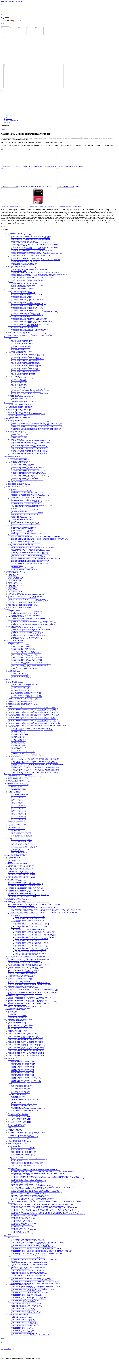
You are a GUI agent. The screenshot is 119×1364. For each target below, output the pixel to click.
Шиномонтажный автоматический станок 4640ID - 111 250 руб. (30, 1244)
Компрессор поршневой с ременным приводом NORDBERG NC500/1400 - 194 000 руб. (34, 723)
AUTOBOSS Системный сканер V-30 (22, 568)
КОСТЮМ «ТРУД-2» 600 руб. (20, 1228)
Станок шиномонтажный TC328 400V (22, 1308)
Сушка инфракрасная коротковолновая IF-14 (21, 701)
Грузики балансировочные (12, 456)
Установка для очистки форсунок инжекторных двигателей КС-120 (31, 563)
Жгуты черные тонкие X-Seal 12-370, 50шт (69, 206)
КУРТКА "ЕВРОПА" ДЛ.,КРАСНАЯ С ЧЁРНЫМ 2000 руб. (29, 1193)
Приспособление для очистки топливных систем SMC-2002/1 (29, 552)
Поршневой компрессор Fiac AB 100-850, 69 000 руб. (27, 755)
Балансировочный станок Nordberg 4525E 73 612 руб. (27, 310)
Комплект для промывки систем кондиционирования (23, 987)
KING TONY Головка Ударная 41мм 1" (22, 1075)
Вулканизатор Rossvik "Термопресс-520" (20, 415)
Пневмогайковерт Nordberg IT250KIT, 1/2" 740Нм (26, 653)
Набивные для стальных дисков (17, 486)
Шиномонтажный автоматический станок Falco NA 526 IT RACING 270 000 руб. (35, 1283)
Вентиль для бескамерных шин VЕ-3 (22, 343)
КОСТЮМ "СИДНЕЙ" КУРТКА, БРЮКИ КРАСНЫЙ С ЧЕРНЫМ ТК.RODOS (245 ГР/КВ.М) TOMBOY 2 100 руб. (46, 1211)
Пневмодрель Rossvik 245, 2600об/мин (22, 667)
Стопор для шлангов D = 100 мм (17, 1030)
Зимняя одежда (12, 1168)
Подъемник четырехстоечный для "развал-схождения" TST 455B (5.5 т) (32, 277)
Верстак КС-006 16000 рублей (17, 880)
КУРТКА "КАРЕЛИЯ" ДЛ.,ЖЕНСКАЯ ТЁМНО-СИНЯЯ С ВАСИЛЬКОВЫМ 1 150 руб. (38, 1198)
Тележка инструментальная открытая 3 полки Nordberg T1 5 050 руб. (28, 895)
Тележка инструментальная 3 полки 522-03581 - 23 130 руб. (25, 885)
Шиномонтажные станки (11, 1236)
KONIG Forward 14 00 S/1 (15, 591)
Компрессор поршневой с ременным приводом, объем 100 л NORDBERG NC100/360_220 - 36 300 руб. (38, 725)
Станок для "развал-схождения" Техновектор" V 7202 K (31, 945)
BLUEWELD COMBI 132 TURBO (18, 1113)
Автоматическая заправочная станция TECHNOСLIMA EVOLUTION (32, 505)
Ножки (10, 455)
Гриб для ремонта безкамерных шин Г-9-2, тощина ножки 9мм (29, 451)
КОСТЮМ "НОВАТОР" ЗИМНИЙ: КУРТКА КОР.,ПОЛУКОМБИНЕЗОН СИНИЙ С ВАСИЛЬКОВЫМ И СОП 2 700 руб (48, 1178)
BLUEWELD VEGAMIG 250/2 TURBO (19, 1121)
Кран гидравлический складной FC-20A (23, 1156)
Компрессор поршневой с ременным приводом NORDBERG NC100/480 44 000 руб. (33, 709)
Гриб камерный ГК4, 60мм (19, 437)
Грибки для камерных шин (16, 431)
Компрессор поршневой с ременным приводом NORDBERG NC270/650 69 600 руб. (33, 719)
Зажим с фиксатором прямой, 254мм (22, 1105)
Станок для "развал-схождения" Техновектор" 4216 (30, 920)
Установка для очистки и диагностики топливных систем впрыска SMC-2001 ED (35, 558)
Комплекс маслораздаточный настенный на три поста (24, 961)
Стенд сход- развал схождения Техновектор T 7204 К (30, 950)
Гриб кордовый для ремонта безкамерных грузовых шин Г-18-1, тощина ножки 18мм (36, 428)
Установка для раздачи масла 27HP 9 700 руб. (21, 979)
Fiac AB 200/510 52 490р (18, 737)
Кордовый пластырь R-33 (18, 813)
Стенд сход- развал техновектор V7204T (27, 954)
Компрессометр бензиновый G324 (21, 491)
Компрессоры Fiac (13, 726)
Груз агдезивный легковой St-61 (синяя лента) (24, 478)
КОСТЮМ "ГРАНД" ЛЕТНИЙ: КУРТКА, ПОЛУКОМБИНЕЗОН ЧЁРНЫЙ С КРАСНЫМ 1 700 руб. (41, 1206)
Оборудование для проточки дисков (15, 1005)
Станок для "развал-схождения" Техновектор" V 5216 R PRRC (33, 924)
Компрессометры (13, 489)
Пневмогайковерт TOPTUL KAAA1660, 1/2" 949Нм (26, 659)
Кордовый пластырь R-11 (18, 797)
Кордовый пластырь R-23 (18, 810)
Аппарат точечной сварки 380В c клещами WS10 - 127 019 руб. (26, 1132)
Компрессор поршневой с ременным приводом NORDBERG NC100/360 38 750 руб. (33, 708)
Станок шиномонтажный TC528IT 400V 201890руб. (26, 1313)
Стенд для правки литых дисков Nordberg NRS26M (23, 605)
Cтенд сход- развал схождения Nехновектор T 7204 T (30, 929)
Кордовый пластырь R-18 (18, 805)
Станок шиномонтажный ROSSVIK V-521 (24, 1319)
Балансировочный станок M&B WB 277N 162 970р (26, 294)
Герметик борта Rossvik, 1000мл (20, 849)
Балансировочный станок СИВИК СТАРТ (24, 323)
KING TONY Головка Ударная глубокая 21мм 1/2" (26, 1077)
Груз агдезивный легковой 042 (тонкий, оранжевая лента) (28, 475)
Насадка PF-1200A (16, 1160)
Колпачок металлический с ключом (21, 351)
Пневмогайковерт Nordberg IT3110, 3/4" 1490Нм (25, 654)
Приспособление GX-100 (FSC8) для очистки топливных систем (30, 550)
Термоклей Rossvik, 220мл (19, 854)
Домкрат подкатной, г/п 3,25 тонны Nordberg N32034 (27, 634)
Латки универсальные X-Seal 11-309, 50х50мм (42, 166)
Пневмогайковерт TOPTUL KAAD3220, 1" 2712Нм (26, 662)
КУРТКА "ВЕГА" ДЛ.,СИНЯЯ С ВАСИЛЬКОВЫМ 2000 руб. (29, 1189)
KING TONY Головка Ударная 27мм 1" (22, 1069)
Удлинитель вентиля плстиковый (21, 398)
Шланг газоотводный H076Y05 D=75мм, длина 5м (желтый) (26, 1044)
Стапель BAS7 (12, 1014)
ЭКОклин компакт (16, 565)
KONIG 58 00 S (12, 588)
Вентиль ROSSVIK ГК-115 (19, 379)
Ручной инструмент (14, 670)
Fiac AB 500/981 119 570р (18, 745)
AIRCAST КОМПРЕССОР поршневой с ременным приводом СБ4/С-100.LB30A (35, 758)
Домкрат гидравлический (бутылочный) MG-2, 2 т (26, 613)
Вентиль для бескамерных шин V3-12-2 (23, 373)
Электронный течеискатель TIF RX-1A (22, 519)
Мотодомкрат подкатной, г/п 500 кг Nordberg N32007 (27, 638)
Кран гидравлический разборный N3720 (23, 1148)
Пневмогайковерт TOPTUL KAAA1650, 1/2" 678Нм (26, 657)
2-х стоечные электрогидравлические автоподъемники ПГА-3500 (30, 238)
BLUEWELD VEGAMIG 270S (17, 1124)
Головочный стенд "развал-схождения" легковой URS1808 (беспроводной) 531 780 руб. (34, 904)
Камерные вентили (13, 376)
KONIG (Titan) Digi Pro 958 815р (17, 574)
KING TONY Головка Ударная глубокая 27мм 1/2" (26, 1080)
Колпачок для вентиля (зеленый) (20, 346)
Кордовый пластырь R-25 (18, 811)
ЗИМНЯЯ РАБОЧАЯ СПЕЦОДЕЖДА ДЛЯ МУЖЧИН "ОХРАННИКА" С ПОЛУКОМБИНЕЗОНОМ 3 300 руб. (44, 1171)
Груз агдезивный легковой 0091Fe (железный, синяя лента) (28, 473)
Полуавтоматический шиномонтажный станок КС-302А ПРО (29, 1264)
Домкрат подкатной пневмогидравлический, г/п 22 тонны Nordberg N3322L (34, 623)
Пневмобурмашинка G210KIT (20, 645)
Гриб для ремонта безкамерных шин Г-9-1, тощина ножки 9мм (29, 450)
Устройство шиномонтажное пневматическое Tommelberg (28, 1275)
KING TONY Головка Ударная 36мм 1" (22, 1074)
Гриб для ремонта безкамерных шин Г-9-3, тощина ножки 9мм (29, 453)
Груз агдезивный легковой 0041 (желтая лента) (25, 466)
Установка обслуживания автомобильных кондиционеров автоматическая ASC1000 (33, 989)
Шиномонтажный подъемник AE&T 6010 (23, 264)
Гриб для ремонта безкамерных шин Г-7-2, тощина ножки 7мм (29, 447)
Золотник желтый (16, 345)
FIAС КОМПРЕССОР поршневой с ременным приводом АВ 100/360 (32, 728)
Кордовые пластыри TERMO (16, 821)
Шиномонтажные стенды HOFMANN (19, 1284)
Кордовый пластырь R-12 (18, 799)
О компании (7, 115)
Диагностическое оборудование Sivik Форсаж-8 (25, 546)
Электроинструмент (14, 671)
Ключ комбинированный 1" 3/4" (20, 1086)
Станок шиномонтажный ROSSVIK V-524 (24, 1321)
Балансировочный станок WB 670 (21, 301)
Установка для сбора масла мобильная (19, 981)
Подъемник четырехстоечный (17, 266)
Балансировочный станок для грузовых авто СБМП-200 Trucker (30, 324)
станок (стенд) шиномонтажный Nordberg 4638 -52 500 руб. (29, 1255)
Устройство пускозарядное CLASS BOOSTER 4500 (26, 697)
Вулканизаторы (8, 403)
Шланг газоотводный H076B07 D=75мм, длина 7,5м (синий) (26, 1039)
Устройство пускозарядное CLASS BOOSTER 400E (26, 695)
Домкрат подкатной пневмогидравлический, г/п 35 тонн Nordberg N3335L (33, 624)
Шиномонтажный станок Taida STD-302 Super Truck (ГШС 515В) (30, 1335)
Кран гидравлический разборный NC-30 (23, 1152)
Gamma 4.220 (12, 1127)
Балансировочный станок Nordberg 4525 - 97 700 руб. (27, 307)
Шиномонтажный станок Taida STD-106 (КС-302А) (26, 1333)
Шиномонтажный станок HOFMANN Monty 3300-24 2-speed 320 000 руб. (33, 1289)
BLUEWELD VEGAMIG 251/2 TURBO (19, 1123)
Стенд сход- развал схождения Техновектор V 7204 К (30, 953)
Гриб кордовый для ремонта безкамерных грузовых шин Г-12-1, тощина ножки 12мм (36, 422)
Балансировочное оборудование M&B (19, 291)
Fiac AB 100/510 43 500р (18, 733)
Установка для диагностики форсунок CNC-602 (25, 543)
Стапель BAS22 (12, 1011)
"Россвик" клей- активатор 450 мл (21, 843)
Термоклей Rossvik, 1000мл (19, 852)
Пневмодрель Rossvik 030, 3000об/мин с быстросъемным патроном (31, 664)
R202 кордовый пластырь (18, 824)
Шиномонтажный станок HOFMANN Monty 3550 (26, 1291)
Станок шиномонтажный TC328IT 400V (23, 1310)
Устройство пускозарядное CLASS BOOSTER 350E (26, 693)
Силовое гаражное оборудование (14, 1145)
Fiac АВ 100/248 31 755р (18, 747)
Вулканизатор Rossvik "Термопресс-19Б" (20, 412)
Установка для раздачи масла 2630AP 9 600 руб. (22, 976)
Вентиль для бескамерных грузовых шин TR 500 (25, 362)
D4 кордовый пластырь (18, 788)
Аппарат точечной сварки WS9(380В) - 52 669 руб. (23, 1137)
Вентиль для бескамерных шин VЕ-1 (22, 340)
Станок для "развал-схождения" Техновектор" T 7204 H (31, 942)
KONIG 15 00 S (12, 576)
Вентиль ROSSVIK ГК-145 (19, 382)
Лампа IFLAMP (12, 681)
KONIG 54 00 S (12, 582)
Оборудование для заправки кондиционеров (21, 499)
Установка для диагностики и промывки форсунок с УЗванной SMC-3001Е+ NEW (35, 536)
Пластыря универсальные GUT (17, 780)
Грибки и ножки (9, 418)
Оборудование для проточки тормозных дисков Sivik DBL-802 (26, 1006)
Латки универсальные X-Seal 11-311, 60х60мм (70, 166)
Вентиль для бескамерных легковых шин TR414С (26, 371)
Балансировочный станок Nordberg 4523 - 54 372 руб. (27, 305)
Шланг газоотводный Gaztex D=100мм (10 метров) (23, 1033)
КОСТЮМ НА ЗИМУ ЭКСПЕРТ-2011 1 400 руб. (26, 1179)
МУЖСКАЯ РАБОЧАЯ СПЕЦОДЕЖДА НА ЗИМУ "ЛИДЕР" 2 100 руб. (33, 1200)
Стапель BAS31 (12, 1013)
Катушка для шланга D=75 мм (17, 1022)
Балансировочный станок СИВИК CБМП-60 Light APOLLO (29, 318)
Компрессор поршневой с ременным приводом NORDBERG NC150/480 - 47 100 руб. (33, 712)
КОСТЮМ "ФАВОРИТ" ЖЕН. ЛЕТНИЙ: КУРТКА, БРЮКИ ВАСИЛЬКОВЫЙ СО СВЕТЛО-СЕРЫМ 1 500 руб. (45, 1212)
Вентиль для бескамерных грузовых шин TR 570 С (26, 367)
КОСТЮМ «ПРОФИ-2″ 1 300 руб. (21, 1225)
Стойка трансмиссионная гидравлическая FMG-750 (26, 1165)
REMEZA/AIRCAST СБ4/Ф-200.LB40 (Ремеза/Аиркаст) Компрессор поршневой (35, 767)
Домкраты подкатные (14, 626)
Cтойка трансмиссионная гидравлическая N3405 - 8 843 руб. (29, 1159)
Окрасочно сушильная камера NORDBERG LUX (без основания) (27, 1000)
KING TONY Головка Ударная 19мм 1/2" (23, 1063)
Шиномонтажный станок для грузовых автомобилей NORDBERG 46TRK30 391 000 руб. (38, 1248)
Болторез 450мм (16, 1101)
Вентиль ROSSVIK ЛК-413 (19, 385)
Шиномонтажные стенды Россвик (18, 1314)
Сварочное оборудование (11, 1112)
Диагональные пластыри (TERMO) (18, 785)
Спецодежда (8, 1167)
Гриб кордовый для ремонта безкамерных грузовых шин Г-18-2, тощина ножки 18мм (36, 429)
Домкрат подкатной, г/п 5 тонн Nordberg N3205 (25, 637)
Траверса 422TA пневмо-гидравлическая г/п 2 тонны (27, 285)
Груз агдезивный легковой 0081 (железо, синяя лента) (27, 472)
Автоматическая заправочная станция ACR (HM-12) (26, 502)
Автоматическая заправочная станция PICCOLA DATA (27, 503)
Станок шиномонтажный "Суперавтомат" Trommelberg (27, 1270)
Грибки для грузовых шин (15, 420)
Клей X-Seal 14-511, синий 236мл (11, 206)
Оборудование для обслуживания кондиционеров (19, 986)
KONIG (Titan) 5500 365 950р (16, 572)
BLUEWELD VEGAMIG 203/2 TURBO (19, 1119)
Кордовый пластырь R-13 (18, 800)
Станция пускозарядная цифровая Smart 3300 (24, 684)
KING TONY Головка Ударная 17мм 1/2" (23, 1061)
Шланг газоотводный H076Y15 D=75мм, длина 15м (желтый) (26, 1049)
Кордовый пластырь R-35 (18, 814)
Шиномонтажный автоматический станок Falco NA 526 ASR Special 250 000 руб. (35, 1281)
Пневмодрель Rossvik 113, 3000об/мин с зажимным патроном (29, 665)
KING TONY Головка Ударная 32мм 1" (22, 1072)
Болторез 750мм (16, 1102)
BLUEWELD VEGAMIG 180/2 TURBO (19, 1116)
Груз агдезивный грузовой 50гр (20, 461)
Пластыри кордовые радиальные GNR (19, 778)
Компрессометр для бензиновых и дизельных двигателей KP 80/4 (30, 495)
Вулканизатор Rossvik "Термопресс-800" (20, 417)
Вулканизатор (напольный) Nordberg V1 (20, 404)
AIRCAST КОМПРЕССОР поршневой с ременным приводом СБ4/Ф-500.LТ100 (35, 759)
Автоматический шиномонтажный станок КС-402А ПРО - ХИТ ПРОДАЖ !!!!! (34, 1259)
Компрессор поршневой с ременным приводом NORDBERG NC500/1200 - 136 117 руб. (34, 722)
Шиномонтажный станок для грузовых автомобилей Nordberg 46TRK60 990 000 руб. (36, 1253)
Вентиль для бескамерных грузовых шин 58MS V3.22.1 (27, 357)
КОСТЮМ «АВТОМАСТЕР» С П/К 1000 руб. (25, 1215)
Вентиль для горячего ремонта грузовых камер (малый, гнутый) (30, 390)
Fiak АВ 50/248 (15, 750)
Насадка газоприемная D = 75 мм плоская (20, 1028)
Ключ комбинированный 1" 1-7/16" (21, 1085)
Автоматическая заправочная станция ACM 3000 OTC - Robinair (30, 500)
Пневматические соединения (13, 1057)
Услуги (6, 117)
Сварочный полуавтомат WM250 (17, 1143)
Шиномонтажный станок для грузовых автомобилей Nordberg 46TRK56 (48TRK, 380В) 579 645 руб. (41, 1251)
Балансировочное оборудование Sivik (19, 316)
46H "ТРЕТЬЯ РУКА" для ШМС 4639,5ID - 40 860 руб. (27, 1239)
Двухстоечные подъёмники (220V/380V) (20, 234)
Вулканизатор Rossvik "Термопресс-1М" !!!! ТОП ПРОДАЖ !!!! (26, 414)
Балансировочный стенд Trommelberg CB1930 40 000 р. (27, 330)
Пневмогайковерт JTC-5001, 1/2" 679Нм (23, 649)
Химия (10, 838)
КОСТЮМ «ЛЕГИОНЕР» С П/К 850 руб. (23, 1223)
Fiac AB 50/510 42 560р (18, 742)
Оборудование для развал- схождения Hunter (21, 906)
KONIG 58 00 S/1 (13, 590)
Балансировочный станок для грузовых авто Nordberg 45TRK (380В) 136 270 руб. (35, 312)
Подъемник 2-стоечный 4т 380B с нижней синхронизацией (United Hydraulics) (34, 244)
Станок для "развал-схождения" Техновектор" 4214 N (31, 918)
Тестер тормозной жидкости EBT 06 (22, 530)
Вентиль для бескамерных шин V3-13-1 (23, 374)
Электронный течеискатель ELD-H (21, 517)
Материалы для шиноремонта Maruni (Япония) (18, 774)
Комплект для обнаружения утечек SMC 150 (24, 510)
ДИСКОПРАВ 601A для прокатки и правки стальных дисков (26, 594)
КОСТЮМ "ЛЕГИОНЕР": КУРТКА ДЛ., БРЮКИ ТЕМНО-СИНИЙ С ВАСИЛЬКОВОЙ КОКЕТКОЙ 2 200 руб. (45, 1176)
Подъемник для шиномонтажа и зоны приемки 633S (26, 258)
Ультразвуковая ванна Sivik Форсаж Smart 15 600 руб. (27, 555)
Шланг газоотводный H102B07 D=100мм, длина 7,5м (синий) (26, 1052)
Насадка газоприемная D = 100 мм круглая (20, 1024)
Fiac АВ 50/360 (15, 748)
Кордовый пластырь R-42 (18, 818)
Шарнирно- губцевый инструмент (18, 1094)
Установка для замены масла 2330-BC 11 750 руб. (22, 972)
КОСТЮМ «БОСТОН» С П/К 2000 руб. (23, 1218)
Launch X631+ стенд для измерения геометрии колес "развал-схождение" (29, 902)
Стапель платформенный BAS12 (17, 1016)
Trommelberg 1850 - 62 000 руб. (20, 1269)
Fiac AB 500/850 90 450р (18, 744)
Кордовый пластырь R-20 (18, 808)
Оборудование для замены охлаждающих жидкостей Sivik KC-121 (27, 970)
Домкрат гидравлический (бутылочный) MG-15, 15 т (27, 612)
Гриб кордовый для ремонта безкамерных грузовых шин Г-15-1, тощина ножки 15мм (36, 425)
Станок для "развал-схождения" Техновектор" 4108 (30, 917)
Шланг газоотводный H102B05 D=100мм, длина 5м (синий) (25, 1050)
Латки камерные (13, 825)
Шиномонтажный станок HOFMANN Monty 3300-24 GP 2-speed (30, 1292)
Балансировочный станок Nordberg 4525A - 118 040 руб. (28, 308)
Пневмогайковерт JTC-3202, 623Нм (21, 646)
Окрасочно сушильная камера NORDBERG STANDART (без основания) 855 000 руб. (33, 1002)
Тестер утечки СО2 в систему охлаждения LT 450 (26, 533)
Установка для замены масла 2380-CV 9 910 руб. (22, 975)
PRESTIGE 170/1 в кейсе (15, 1130)
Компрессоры (8, 706)
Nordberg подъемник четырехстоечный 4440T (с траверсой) (29, 269)
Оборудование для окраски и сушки (15, 995)
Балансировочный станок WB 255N (21, 296)
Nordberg (10, 1237)
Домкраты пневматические (16, 616)
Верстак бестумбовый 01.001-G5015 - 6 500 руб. (22, 882)
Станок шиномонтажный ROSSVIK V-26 (23, 1317)
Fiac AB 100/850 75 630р (18, 736)
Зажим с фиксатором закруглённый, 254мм (24, 1104)
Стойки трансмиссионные (15, 1157)
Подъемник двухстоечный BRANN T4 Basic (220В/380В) (28, 249)
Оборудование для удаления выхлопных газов (18, 1019)
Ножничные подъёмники (15, 257)
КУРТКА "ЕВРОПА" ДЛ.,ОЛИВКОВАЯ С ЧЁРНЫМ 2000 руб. (30, 1195)
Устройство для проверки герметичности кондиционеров (25, 994)
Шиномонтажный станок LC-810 (21, 1327)
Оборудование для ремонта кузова (14, 1009)
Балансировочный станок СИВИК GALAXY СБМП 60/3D (28, 319)
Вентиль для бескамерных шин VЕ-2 (22, 341)
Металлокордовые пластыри (16, 829)
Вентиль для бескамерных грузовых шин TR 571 (25, 368)
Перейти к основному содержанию (11, 1)
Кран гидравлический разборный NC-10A (23, 1149)
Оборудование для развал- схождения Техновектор (23, 913)
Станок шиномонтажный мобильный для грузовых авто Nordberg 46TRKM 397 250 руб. (37, 1242)
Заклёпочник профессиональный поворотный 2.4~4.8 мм (28, 1108)
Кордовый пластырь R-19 (18, 807)
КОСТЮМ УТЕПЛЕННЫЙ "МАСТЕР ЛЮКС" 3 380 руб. (28, 1181)
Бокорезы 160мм (16, 1097)
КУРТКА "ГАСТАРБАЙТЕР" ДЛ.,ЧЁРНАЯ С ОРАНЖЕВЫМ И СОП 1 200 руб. (35, 1190)
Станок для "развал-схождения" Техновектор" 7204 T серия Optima (35, 931)
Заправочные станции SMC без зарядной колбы (25, 506)
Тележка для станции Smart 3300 (20, 686)
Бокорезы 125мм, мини (18, 1096)
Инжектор (14, 508)
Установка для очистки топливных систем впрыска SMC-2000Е (30, 560)
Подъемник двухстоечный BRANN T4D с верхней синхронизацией (31, 250)
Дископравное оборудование (12, 571)
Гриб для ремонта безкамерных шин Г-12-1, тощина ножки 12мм (30, 440)
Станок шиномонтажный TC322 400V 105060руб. (26, 1305)
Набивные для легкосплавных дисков (19, 484)
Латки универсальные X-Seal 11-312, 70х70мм (14, 186)
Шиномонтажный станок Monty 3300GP (23, 1330)
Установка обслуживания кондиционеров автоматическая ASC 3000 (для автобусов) (33, 992)
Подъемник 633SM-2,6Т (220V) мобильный (24, 283)
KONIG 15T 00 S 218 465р (15, 577)
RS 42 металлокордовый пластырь (21, 832)
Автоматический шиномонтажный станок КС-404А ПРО (28, 1258)
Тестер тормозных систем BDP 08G (21, 532)
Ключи (10, 1083)
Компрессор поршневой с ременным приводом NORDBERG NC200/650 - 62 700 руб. (33, 715)
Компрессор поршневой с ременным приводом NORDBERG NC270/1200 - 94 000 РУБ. (34, 717)
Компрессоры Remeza (14, 756)
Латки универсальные (14, 827)
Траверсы (10, 282)
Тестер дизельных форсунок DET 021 (22, 528)
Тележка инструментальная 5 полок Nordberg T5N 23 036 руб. (26, 888)
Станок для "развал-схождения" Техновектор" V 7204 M (31, 948)
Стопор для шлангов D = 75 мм (17, 1031)
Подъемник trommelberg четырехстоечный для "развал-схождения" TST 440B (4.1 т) (36, 272)
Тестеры (10, 525)
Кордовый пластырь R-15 (18, 803)
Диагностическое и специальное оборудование (18, 488)
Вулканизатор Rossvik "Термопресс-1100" (20, 409)
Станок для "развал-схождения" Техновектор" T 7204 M (31, 943)
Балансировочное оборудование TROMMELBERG (23, 326)
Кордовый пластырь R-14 (18, 802)
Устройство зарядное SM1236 (20, 689)
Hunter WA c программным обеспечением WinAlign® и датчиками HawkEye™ (34, 907)
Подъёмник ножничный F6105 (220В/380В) (24, 261)
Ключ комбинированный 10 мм (20, 1088)
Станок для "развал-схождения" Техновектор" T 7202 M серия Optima (35, 934)
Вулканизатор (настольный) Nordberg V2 (20, 406)
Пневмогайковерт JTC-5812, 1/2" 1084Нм (23, 651)
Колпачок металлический (18, 349)
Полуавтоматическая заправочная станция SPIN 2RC (27, 513)
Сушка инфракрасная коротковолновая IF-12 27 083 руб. (24, 700)
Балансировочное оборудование (13, 290)
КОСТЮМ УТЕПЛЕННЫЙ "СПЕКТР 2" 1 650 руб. (26, 1184)
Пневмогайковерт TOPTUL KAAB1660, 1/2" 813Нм (26, 660)
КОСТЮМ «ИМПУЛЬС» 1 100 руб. (21, 1222)
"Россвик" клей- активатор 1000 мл (21, 840)
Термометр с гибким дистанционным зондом (24, 514)
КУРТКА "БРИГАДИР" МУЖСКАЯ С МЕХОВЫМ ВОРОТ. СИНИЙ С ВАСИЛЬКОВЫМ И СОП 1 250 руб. (44, 1187)
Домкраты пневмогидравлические (18, 620)
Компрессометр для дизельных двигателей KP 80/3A (26, 497)
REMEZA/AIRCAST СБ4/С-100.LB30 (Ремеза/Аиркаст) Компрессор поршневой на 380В (37, 764)
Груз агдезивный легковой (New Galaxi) (23, 464)
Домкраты (7, 609)
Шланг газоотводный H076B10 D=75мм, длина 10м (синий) (25, 1041)
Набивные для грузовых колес (17, 483)
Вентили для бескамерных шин (17, 352)
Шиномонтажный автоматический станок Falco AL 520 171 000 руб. (31, 1278)
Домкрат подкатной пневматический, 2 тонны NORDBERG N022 (31, 618)
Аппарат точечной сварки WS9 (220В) (19, 1135)
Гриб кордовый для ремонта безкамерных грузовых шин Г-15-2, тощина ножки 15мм (36, 426)
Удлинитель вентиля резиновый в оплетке (23, 401)
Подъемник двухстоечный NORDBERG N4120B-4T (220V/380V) (30, 252)
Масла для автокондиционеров (20, 511)
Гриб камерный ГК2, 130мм (19, 434)
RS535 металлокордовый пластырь (21, 835)
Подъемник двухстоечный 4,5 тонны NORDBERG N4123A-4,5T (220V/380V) (34, 247)
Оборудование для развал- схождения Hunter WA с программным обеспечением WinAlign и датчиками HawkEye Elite (46, 909)
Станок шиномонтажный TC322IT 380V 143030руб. (26, 1306)
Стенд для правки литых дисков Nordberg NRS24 (22, 602)
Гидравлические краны (14, 1146)
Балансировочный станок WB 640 (21, 297)
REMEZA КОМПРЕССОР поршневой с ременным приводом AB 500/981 (33, 761)
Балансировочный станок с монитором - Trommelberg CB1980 (29, 329)
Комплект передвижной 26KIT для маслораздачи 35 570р (25, 962)
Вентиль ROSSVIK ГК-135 (19, 381)
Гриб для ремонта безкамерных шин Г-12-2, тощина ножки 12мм (30, 442)
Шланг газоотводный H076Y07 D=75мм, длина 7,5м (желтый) (26, 1046)
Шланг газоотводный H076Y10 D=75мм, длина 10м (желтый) (26, 1047)
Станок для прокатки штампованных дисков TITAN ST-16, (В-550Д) (28, 601)
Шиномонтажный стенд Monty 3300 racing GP (25, 1300)
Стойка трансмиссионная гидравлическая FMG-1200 (27, 1162)
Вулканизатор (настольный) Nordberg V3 (20, 407)
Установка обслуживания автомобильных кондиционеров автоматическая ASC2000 (33, 990)
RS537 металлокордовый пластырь (21, 836)
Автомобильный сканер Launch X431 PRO (24, 569)
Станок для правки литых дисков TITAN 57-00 (22, 598)
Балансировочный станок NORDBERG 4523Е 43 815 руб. (28, 304)
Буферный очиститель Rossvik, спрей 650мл (24, 846)
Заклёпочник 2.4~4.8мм (18, 1107)
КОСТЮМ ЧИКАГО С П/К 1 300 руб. (22, 1233)
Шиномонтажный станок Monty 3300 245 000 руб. (26, 1294)
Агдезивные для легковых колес (17, 462)
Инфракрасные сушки (10, 679)
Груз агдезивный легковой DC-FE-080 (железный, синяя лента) (30, 477)
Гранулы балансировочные (16, 481)
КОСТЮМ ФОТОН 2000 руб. (20, 1231)
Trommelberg (11, 1266)
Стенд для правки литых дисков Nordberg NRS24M (23, 604)
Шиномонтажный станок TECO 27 (21, 1332)
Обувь (9, 1234)
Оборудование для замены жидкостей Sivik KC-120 (26, 549)
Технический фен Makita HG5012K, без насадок (25, 678)
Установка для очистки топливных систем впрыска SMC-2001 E (30, 561)
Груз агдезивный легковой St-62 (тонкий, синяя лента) (27, 480)
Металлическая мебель (11, 879)
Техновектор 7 (15, 928)
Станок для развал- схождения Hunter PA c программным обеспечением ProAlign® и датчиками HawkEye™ (43, 910)
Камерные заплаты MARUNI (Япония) (19, 775)
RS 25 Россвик (15, 830)
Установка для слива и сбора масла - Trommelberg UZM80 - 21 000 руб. (29, 983)
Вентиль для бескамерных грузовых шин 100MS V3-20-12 (28, 354)
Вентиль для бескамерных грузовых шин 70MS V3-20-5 (27, 359)
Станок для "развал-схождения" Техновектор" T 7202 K (31, 939)
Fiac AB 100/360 (16, 731)
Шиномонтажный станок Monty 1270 (22, 1328)
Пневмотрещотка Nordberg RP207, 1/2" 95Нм (24, 668)
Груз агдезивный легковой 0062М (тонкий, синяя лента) (28, 470)
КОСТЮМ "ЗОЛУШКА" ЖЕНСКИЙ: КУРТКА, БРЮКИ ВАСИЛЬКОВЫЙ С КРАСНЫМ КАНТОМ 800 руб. (44, 1207)
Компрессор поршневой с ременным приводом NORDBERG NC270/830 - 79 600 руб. (33, 720)
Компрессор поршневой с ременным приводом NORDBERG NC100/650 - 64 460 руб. (33, 711)
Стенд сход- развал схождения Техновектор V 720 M (30, 951)
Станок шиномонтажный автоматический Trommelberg (27, 1272)
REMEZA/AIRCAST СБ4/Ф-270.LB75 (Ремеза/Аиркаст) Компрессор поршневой (35, 769)
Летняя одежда (12, 1203)
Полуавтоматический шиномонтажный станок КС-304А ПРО (29, 1262)
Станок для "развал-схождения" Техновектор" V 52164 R (32, 926)
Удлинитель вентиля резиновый (20, 400)
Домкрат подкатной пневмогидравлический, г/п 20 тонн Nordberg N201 (32, 621)
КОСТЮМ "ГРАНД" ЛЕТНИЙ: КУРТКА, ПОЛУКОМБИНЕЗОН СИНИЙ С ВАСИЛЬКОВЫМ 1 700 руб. (43, 1204)
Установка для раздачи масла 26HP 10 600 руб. (21, 978)
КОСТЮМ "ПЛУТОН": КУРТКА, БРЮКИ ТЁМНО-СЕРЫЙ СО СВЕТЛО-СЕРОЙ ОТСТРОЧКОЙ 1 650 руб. (44, 1209)
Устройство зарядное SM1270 (20, 690)
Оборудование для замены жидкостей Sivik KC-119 (23, 968)
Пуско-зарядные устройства (16, 682)
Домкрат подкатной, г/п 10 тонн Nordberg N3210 (25, 631)
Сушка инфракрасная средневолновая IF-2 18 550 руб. (24, 704)
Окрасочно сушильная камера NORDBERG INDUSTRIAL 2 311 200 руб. (29, 997)
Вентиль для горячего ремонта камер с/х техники (26, 392)
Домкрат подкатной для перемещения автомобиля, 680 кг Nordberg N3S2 (33, 629)
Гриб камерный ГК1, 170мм (19, 433)
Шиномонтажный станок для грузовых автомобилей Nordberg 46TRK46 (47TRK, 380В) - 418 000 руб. (41, 1250)
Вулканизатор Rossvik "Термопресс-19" (19, 411)
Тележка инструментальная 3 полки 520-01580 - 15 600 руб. (25, 884)
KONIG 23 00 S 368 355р (15, 579)
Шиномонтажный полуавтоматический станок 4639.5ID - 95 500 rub (31, 1245)
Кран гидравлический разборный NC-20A (23, 1151)
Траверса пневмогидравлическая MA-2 (22, 288)
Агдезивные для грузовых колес (17, 458)
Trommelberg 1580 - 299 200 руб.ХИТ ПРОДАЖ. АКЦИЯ (28, 1267)
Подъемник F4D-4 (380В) (18, 271)
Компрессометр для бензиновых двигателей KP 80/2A (27, 492)
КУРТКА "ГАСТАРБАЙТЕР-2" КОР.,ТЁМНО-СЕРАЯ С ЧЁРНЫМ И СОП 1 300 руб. (36, 1192)
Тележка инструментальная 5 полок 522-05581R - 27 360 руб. (26, 887)
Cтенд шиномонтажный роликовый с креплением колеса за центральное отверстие (36, 1286)
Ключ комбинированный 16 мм (20, 1093)
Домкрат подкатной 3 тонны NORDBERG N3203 (26, 627)
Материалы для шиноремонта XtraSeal (15, 863)
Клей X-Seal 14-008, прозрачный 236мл (68, 186)
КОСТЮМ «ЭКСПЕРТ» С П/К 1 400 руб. (23, 1229)
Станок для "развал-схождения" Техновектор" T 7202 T (31, 940)
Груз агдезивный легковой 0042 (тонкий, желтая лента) (27, 467)
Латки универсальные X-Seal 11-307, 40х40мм (14, 166)
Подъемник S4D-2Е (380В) (19, 245)
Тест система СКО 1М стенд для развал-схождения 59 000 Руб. (26, 956)
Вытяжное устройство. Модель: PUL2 (19, 1140)
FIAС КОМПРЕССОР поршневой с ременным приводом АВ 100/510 (32, 730)
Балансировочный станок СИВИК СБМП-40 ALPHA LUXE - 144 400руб (33, 321)
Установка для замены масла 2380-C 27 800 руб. (22, 973)
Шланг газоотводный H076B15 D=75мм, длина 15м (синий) (25, 1042)
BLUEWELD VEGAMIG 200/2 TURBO (19, 1118)
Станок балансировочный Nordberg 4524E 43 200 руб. (27, 315)
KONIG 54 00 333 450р (14, 580)
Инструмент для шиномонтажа (13, 640)
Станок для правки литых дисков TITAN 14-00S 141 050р (25, 596)
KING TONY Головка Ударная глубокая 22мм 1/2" (26, 1079)
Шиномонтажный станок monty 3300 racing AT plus (26, 1295)
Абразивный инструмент (15, 642)
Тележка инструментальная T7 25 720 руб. (20, 893)
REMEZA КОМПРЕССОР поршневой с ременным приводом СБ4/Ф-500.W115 (34, 763)
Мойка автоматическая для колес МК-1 (19, 899)
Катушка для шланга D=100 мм (17, 1020)
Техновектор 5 (15, 921)
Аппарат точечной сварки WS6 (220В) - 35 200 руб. (23, 1134)
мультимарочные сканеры (15, 566)
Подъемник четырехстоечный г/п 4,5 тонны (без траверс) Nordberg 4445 (32, 275)
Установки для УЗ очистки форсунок (19, 535)
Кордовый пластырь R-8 (18, 819)
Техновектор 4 (15, 915)
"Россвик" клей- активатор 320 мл (21, 841)
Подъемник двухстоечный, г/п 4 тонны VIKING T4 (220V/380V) (30, 255)
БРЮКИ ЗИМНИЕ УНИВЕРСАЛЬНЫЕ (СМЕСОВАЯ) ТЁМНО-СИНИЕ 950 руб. (35, 1170)
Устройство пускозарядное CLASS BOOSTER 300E (26, 692)
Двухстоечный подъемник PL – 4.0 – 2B (23, 241)
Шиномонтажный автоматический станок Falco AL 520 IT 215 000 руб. (32, 1280)
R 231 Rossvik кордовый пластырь (21, 794)
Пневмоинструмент (13, 643)
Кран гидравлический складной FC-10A (23, 1154)
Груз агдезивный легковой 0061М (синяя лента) (25, 469)
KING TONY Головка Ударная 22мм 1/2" (23, 1066)
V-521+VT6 (14, 1316)
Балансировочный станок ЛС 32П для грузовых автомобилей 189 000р (29, 334)
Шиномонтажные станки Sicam (17, 1277)
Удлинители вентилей (14, 395)
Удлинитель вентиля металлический (22, 396)
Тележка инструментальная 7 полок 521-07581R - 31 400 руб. (26, 890)
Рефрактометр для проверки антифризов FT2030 (25, 524)
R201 (12, 822)
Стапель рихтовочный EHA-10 (17, 1017)
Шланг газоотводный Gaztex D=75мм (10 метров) (22, 1035)
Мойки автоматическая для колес (14, 898)
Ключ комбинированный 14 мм (20, 1091)
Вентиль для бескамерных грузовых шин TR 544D (26, 365)
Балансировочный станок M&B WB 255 (23, 293)
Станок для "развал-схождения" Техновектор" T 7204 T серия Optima (35, 937)
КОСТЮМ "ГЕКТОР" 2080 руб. (20, 1174)
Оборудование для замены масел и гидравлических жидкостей (22, 957)
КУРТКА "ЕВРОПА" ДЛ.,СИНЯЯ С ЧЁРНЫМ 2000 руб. (28, 1196)
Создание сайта (6, 1349)
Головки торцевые (13, 1060)
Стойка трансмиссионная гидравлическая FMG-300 (26, 1163)
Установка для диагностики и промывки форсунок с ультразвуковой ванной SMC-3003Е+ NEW (39, 539)
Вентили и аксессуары (11, 337)
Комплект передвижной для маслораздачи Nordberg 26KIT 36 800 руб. (28, 964)
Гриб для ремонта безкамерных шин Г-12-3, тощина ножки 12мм (30, 444)
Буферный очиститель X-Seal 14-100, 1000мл (42, 206)
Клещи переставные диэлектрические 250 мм (24, 1110)
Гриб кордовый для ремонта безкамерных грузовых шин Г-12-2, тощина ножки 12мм (36, 423)
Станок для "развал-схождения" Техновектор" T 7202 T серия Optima (35, 935)
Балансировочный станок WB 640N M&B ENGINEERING (28, 299)
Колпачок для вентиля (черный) (20, 348)
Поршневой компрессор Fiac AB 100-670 (23, 753)
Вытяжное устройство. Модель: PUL (19, 1138)
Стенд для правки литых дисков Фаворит (20, 607)
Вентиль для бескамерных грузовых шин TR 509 (25, 363)
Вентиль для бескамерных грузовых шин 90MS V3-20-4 (27, 360)
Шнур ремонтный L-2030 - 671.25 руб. (19, 781)
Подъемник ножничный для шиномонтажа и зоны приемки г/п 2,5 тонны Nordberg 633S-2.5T (39, 274)
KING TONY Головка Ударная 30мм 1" (22, 1071)
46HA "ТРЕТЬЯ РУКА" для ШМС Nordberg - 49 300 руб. (28, 1240)
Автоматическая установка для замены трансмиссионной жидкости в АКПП (30, 959)
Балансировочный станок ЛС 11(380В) (19, 332)
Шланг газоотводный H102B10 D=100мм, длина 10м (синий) (26, 1053)
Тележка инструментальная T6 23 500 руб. (20, 891)
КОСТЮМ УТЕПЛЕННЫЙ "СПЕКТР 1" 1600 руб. (26, 1182)
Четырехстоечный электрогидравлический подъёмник (27, 279)
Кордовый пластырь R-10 (18, 796)
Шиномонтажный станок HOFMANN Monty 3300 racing (28, 1288)
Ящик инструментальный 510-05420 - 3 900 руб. (22, 896)
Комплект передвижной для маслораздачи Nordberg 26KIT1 (25, 965)
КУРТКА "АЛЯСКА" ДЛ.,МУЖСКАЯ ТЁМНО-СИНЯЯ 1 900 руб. (31, 1185)
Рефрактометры (12, 521)
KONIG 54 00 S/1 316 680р (16, 583)
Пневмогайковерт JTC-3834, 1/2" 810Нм (23, 648)
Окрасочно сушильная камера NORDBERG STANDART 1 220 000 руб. (29, 1003)
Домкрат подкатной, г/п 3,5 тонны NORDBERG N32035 (28, 635)
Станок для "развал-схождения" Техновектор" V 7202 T (31, 946)
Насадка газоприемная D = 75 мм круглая (20, 1027)
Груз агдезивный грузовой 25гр (20, 459)
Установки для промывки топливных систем (21, 544)
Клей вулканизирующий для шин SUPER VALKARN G (24, 777)
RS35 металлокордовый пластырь (21, 833)
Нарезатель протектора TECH (20, 673)
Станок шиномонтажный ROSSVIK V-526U (24, 1324)
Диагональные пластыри (15, 786)
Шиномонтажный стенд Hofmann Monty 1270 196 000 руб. (28, 1297)
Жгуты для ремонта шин (15, 791)
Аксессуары (11, 338)
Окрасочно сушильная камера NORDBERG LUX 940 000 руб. (26, 998)
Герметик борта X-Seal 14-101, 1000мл (40, 186)
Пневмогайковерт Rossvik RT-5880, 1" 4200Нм (25, 656)
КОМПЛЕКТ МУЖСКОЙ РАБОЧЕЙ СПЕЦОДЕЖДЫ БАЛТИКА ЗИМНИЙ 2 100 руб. (37, 1173)
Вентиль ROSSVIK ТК (18, 387)
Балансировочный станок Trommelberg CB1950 (25, 327)
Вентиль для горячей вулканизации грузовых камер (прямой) (29, 393)
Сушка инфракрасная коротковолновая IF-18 (21, 703)
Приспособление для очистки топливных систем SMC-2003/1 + (30, 554)
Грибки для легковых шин (15, 439)
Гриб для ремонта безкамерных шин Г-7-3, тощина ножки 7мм (29, 448)
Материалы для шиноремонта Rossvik (15, 783)
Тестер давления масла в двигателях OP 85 (24, 527)
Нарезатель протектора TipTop (20, 675)
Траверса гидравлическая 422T (20, 286)
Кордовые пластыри (14, 792)
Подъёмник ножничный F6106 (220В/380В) (24, 263)
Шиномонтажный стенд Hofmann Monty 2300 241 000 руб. (28, 1299)
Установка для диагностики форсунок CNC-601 (25, 541)
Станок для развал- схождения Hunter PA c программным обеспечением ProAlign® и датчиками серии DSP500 (44, 912)
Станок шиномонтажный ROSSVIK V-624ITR (25, 1325)
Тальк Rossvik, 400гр (17, 851)
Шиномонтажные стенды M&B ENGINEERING (22, 1302)
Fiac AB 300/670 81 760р (18, 739)
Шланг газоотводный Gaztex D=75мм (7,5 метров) (23, 1036)
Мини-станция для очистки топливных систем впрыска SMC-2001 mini (32, 547)
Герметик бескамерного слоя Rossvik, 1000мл (24, 847)
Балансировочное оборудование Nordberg (20, 302)
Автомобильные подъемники (13, 233)
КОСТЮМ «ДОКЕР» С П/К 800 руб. (22, 1220)
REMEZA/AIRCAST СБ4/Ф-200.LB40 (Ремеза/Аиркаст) (27, 766)
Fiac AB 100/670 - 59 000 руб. (19, 734)
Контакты (7, 122)
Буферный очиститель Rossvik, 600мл (22, 844)
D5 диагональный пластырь (19, 789)
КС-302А (14, 1261)
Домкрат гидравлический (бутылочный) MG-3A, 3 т (26, 615)
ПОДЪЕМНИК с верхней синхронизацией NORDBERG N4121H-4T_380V (33, 242)
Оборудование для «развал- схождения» (16, 901)
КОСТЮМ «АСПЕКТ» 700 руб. (20, 1217)
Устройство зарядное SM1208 (20, 687)
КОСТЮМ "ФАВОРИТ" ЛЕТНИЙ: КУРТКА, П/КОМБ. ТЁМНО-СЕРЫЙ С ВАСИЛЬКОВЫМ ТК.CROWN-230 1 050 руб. (48, 1214)
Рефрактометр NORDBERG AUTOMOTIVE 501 (25, 522)
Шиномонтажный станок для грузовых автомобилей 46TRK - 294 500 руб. (33, 1247)
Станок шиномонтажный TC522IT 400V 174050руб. (26, 1311)
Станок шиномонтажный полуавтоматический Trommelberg (29, 1273)
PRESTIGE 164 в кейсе (14, 1129)
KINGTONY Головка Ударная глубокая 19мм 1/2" (26, 1082)
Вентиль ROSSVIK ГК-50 (19, 384)
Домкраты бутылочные (14, 610)
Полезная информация (11, 120)
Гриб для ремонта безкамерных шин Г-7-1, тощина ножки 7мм (29, 445)
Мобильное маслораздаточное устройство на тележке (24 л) (25, 967)
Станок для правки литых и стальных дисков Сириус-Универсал (27, 599)
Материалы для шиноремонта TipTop (15, 855)
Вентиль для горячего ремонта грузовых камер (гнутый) (28, 389)
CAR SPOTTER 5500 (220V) (16, 1126)
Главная (3, 129)
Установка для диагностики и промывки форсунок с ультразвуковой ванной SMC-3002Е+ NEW (39, 538)
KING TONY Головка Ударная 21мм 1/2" (23, 1064)
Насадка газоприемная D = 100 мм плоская (20, 1025)
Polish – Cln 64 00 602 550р (16, 593)
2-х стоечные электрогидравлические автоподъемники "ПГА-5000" (31, 236)
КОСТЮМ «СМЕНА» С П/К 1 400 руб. (23, 1226)
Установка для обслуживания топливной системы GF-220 (28, 557)
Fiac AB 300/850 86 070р (18, 741)
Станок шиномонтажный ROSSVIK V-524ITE (25, 1322)
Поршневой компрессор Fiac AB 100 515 (23, 752)
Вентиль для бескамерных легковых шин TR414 (25, 370)
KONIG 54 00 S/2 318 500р (16, 585)
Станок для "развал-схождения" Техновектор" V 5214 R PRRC (33, 923)
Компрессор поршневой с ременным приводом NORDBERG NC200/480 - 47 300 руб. (33, 714)
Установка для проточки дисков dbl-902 (19, 1008)
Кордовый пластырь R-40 (18, 816)
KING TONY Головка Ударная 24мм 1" (22, 1068)
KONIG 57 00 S (12, 587)
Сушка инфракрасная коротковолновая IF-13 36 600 (23, 698)
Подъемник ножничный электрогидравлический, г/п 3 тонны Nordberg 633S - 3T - (35, 260)
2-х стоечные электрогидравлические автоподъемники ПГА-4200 (30, 239)
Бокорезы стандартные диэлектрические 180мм (25, 1099)
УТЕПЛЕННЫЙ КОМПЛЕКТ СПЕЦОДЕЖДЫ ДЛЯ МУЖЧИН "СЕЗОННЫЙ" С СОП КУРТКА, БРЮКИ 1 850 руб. (46, 1201)
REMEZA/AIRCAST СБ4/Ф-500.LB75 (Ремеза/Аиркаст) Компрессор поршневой (35, 770)
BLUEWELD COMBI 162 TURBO (18, 1115)
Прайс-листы (8, 119)
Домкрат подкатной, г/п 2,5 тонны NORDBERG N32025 (28, 632)
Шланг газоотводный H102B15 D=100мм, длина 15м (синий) (26, 1055)
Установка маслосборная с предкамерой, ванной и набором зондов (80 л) (29, 984)
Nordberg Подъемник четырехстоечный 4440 (24, 268)
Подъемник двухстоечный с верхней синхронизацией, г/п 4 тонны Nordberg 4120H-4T (37, 253)
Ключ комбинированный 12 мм (20, 1090)
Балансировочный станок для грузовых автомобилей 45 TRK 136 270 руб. (30, 335)
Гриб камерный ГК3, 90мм (19, 436)
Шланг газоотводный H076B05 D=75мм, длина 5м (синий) (25, 1038)
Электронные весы (16, 516)
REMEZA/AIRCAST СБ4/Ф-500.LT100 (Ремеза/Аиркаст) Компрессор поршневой (35, 772)
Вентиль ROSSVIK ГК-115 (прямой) (22, 378)
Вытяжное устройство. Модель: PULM (19, 1141)
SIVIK (9, 1256)
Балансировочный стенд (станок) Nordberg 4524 (25, 313)
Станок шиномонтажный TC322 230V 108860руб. (26, 1303)
